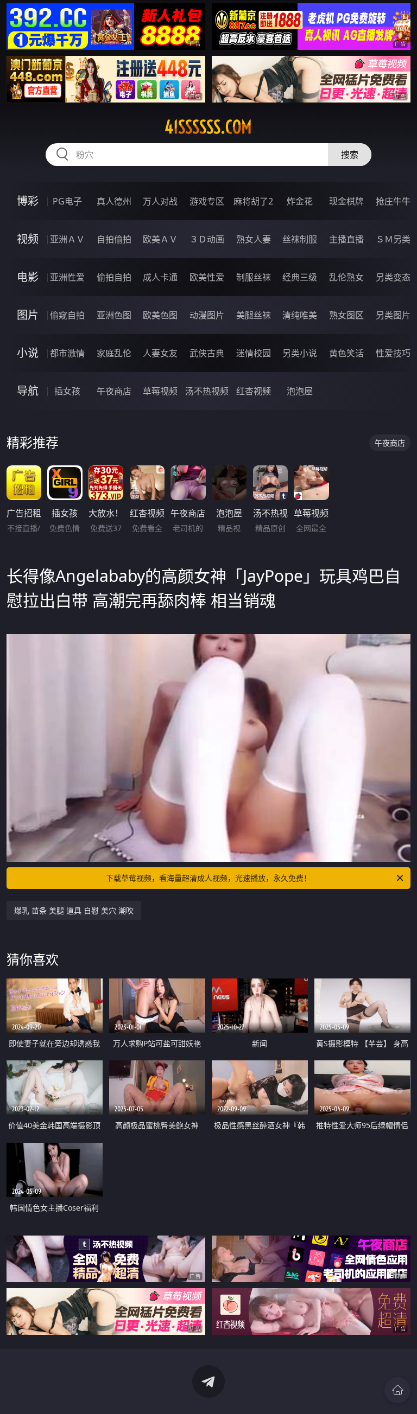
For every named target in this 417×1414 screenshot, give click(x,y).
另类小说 (299, 353)
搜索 (349, 155)
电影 (28, 277)
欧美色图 (160, 315)
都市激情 (67, 353)
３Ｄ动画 (206, 239)
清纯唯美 (299, 315)
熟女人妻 (253, 239)
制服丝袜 (253, 277)
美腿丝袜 (253, 315)
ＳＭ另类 (393, 239)
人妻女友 (160, 353)
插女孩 (67, 391)
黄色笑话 (346, 353)
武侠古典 (206, 353)
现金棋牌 (346, 201)
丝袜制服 (299, 239)
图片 (28, 315)
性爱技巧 (393, 353)
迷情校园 (253, 353)
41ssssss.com (208, 127)
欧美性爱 (206, 277)
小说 (28, 352)
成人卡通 (160, 277)
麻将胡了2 (253, 201)
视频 (28, 239)
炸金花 (300, 201)
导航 (28, 390)
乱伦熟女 (346, 277)
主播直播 (346, 239)
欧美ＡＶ (160, 239)
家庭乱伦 (114, 353)
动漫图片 (206, 315)
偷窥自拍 (67, 315)
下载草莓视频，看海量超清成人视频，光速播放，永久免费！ (208, 878)
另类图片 (393, 315)
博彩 (28, 201)
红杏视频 (253, 391)
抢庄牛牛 (393, 201)
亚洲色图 (114, 315)
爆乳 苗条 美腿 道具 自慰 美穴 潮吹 (74, 910)
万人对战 (160, 201)
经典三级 (299, 277)
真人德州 (114, 201)
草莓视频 (160, 391)
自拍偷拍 (114, 239)
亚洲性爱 (67, 277)
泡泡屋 (300, 391)
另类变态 (393, 277)
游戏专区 (206, 201)
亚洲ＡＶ (67, 239)
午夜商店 (114, 391)
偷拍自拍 (114, 277)
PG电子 (67, 201)
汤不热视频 (207, 391)
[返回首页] (397, 1390)
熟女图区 (346, 315)
